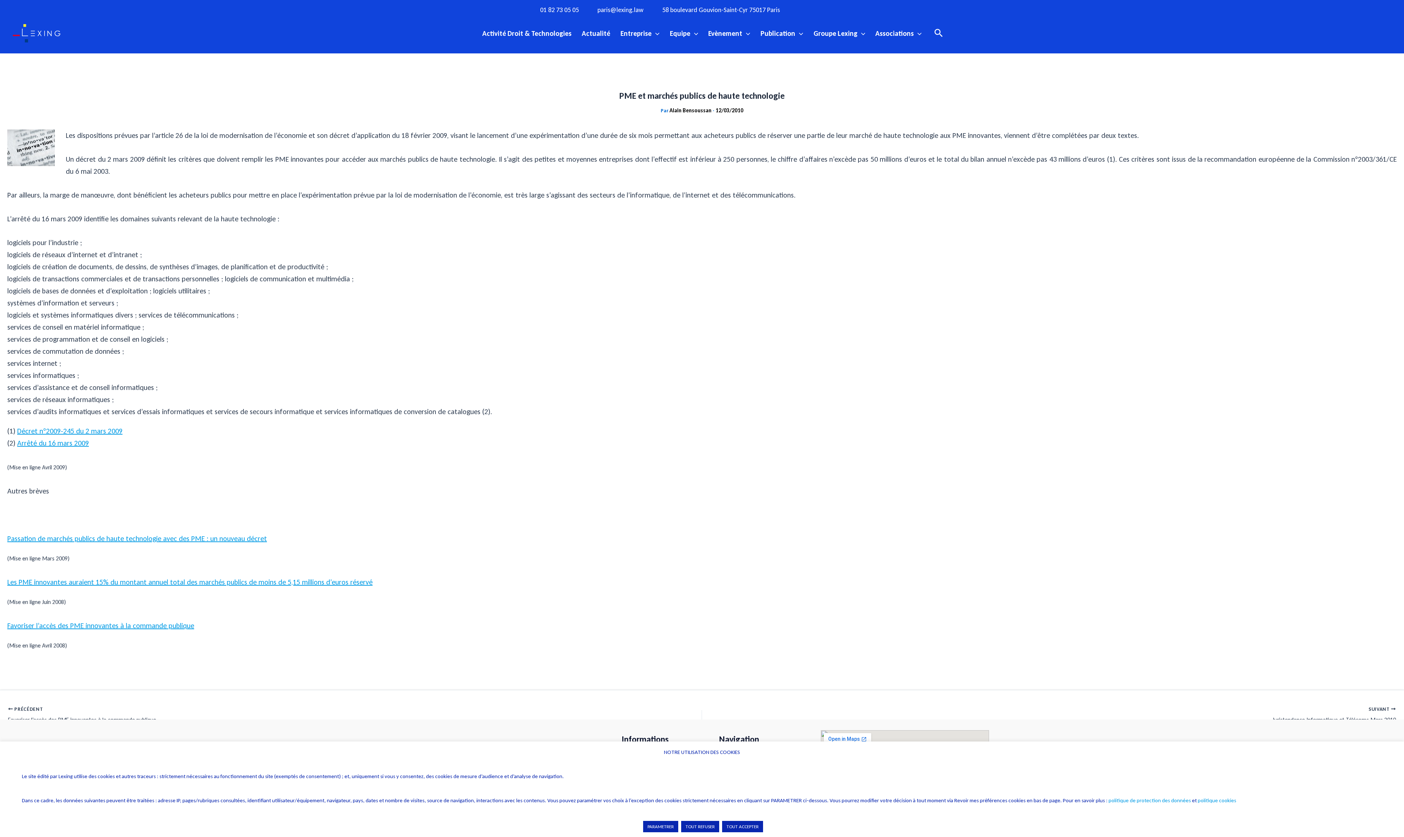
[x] (840, 9)
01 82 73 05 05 (559, 10)
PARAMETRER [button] (661, 826)
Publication (777, 33)
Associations (894, 33)
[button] (656, 33)
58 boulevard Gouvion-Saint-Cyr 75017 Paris (721, 10)
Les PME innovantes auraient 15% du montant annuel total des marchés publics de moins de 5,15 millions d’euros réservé (190, 582)
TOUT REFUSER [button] (700, 826)
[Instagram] (825, 9)
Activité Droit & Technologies (526, 33)
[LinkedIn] (870, 9)
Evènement (725, 33)
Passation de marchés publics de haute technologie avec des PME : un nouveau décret (137, 538)
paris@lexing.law (620, 10)
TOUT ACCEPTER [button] (742, 826)
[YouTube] (855, 9)
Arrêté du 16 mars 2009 (53, 443)
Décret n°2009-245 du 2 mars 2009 (69, 431)
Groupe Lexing (835, 33)
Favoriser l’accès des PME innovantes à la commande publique (100, 625)
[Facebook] (810, 9)
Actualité (596, 33)
